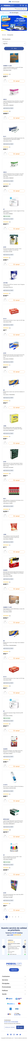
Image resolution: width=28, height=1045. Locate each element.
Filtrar (15, 48)
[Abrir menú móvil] (2, 5)
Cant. (5, 79)
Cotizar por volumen (10, 1027)
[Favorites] (20, 5)
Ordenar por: (5, 41)
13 (3, 919)
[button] (14, 976)
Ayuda (20, 1027)
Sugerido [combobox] (5, 43)
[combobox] (14, 8)
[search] (2, 8)
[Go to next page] (6, 919)
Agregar (17, 81)
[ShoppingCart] (23, 5)
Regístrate (14, 970)
